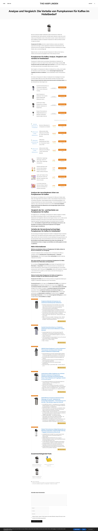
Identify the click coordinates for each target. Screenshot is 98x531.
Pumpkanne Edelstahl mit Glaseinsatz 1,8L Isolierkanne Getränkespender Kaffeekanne (51, 302)
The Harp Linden (49, 3)
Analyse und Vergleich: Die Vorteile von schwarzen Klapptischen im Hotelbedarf (46, 482)
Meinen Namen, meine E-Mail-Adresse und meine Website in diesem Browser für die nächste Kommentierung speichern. (48, 517)
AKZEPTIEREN (77, 529)
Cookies (54, 528)
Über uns (9, 3)
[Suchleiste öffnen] (94, 3)
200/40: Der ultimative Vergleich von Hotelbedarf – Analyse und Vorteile (44, 483)
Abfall (84, 529)
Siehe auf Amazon (62, 321)
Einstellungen (6, 529)
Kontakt (90, 3)
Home (4, 3)
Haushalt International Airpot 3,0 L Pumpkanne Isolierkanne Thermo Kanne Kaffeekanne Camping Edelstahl (52, 329)
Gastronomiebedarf (35, 481)
